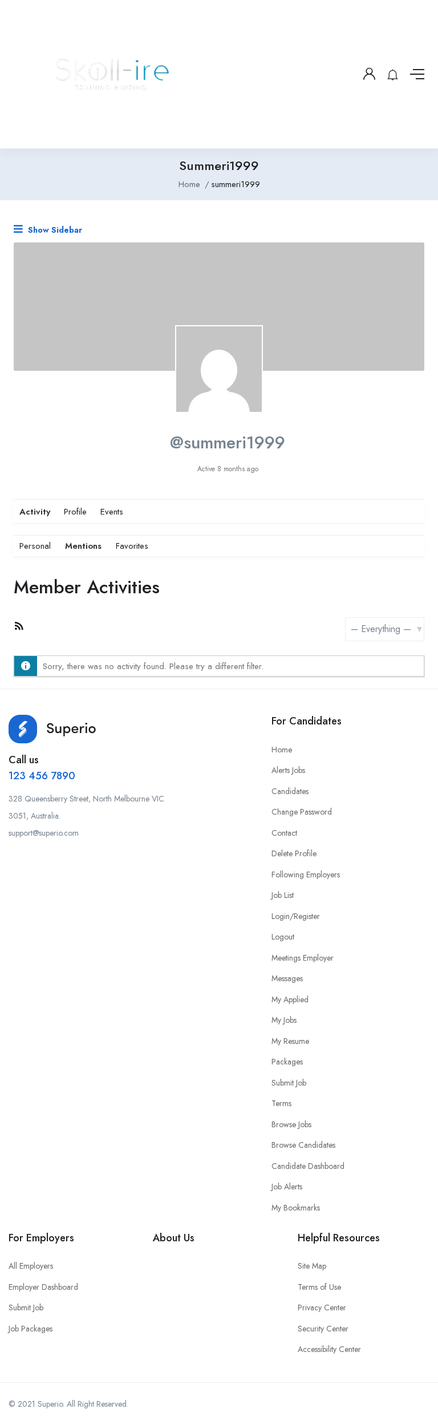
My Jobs (284, 1020)
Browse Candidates (303, 1145)
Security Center (323, 1328)
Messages (287, 978)
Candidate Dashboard (307, 1166)
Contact (284, 833)
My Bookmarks (295, 1207)
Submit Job (288, 1082)
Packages (287, 1061)
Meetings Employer (302, 958)
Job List (282, 895)
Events (111, 511)
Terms (281, 1103)
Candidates (290, 791)
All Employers (31, 1266)
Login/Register (295, 916)
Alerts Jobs (288, 770)
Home (189, 184)
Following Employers (305, 874)
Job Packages (30, 1328)
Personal (35, 546)
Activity (34, 511)
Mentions (83, 546)
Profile (75, 511)
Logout (282, 936)
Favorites (132, 546)
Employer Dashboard (43, 1287)
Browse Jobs (291, 1124)
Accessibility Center (329, 1349)
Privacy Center (322, 1307)
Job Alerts (286, 1186)
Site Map (312, 1266)
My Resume (290, 1041)
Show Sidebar (54, 230)
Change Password (301, 811)
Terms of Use (319, 1287)
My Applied (290, 999)
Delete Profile (294, 853)
